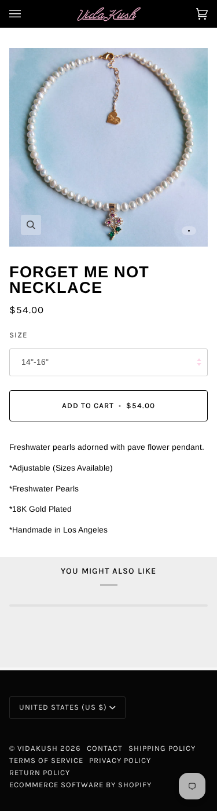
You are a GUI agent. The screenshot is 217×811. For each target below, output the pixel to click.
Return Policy (39, 772)
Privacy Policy (120, 760)
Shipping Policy (162, 748)
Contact (105, 748)
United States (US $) (63, 707)
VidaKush (37, 748)
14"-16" (35, 362)
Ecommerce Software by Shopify (80, 784)
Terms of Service (46, 760)
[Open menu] (26, 13)
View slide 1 (189, 231)
